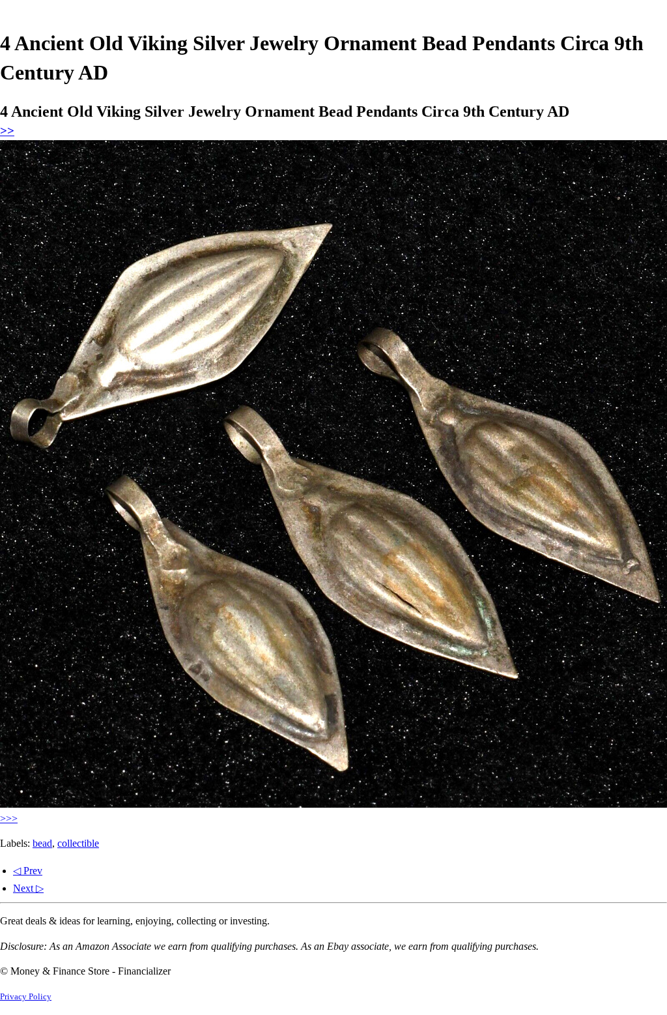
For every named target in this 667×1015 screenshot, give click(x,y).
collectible (78, 843)
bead (42, 843)
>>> (9, 818)
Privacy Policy (25, 996)
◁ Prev (27, 870)
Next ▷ (28, 888)
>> (7, 131)
